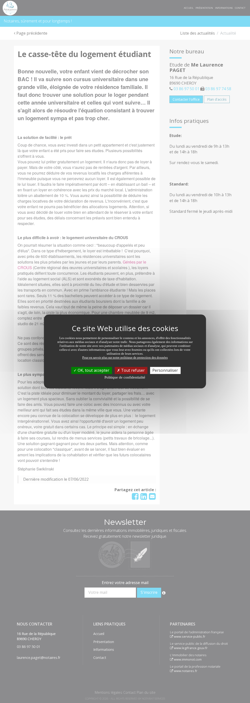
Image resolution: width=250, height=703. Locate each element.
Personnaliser (165, 370)
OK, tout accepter (93, 370)
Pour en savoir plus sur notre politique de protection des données (125, 357)
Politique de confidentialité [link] (124, 377)
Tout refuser (132, 370)
